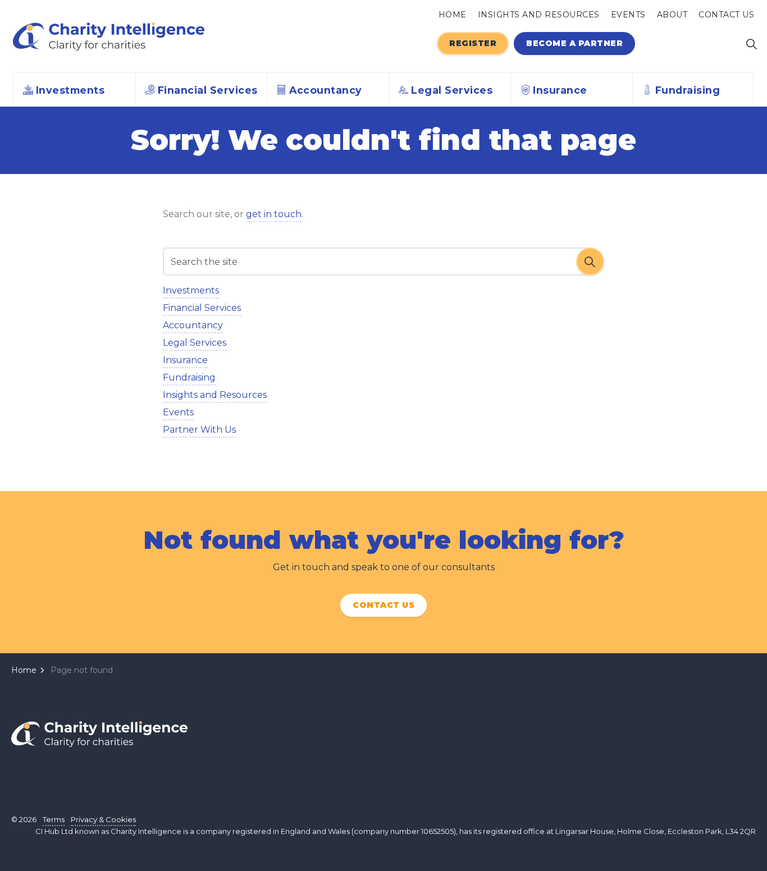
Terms (54, 819)
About (672, 15)
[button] (590, 261)
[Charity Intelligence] (108, 36)
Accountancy (325, 90)
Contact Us (726, 15)
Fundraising (687, 90)
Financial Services (208, 90)
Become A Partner (574, 44)
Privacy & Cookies (103, 819)
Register (472, 44)
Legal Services (451, 90)
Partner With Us (199, 429)
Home (453, 15)
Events (628, 15)
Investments (70, 90)
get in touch (274, 214)
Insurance (560, 90)
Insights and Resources (539, 15)
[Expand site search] (751, 43)
